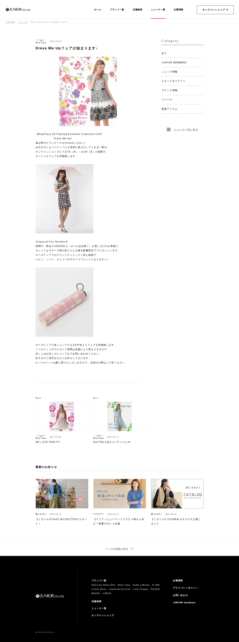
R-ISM (156, 585)
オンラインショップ (213, 9)
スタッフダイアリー (173, 80)
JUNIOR (10, 22)
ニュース (23, 22)
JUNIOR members (184, 602)
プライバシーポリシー (185, 587)
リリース (166, 99)
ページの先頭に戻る (116, 549)
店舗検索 (137, 9)
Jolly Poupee (140, 589)
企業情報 (178, 9)
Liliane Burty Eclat (120, 589)
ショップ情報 (169, 71)
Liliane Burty (99, 589)
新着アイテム (169, 108)
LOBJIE (107, 593)
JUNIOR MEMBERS (174, 62)
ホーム (97, 9)
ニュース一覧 (158, 9)
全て (164, 53)
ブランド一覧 (117, 9)
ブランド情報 (169, 90)
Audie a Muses (141, 585)
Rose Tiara (124, 585)
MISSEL (96, 593)
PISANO (155, 589)
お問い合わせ (180, 595)
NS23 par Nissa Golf (103, 585)
